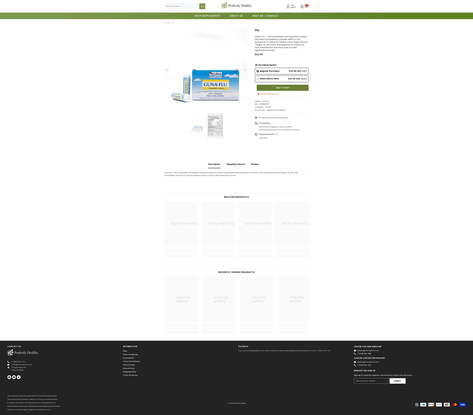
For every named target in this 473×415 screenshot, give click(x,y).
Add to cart (282, 88)
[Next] (245, 70)
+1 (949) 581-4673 (364, 365)
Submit (397, 381)
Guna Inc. (266, 101)
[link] (181, 251)
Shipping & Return (236, 164)
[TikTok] (14, 377)
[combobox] (181, 6)
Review (255, 164)
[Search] (184, 6)
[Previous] (166, 70)
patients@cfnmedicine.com (368, 350)
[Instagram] (9, 377)
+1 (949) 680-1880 (364, 354)
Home (166, 23)
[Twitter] (19, 377)
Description (214, 164)
